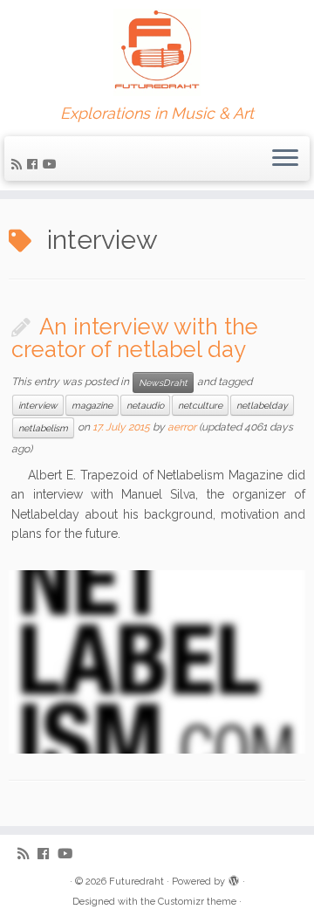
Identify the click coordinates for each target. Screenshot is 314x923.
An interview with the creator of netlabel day (134, 337)
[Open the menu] (285, 159)
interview (38, 405)
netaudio (145, 405)
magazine (92, 405)
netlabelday (262, 405)
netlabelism (43, 428)
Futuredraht (136, 881)
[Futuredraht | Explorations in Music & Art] (157, 52)
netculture (200, 405)
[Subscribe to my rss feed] (19, 164)
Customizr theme (197, 901)
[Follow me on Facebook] (35, 164)
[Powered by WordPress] (234, 878)
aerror (181, 427)
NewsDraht (163, 382)
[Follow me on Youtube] (52, 164)
